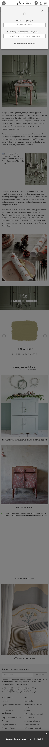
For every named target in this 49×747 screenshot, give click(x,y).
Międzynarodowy (25, 25)
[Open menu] (4, 3)
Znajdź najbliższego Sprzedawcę (24, 36)
